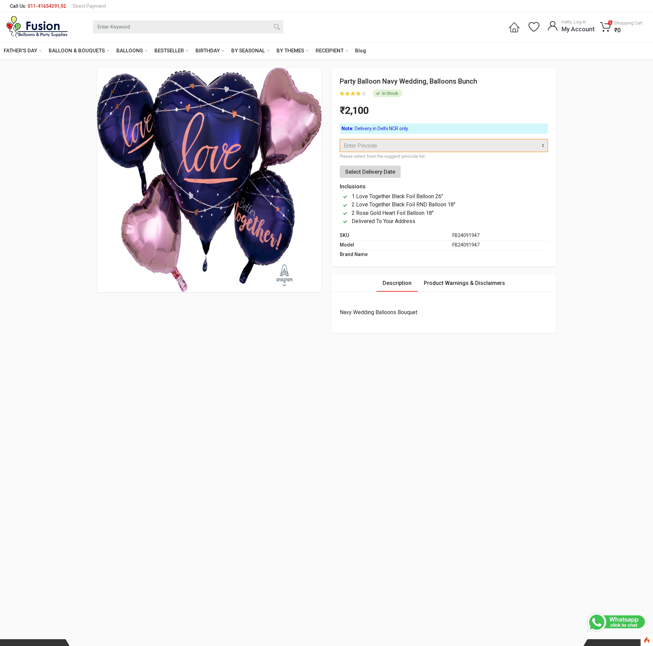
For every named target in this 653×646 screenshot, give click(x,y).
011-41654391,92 (47, 6)
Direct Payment (89, 6)
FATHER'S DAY (20, 51)
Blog (360, 51)
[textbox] (443, 145)
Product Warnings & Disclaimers (464, 283)
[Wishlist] (534, 27)
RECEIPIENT (330, 51)
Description (397, 283)
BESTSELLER (169, 51)
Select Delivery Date (370, 172)
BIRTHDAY (208, 51)
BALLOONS (129, 51)
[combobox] (444, 145)
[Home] (514, 27)
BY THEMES (290, 51)
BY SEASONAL (248, 51)
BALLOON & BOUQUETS (77, 51)
